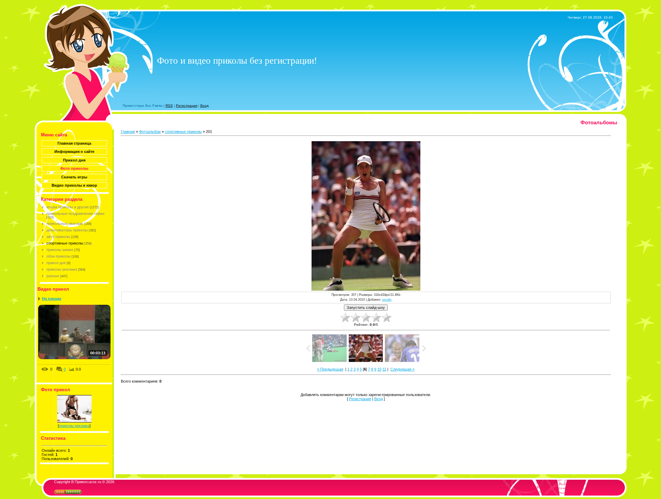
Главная (128, 131)
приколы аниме (59, 250)
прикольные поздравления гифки (75, 213)
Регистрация (186, 105)
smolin (386, 299)
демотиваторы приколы (67, 230)
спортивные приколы (64, 243)
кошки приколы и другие (67, 207)
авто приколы (58, 237)
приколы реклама (61, 269)
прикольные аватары (64, 223)
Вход (204, 105)
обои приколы (58, 256)
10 (379, 369)
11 (384, 369)
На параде (51, 299)
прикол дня (56, 263)
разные (52, 276)
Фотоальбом (150, 131)
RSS (169, 105)
